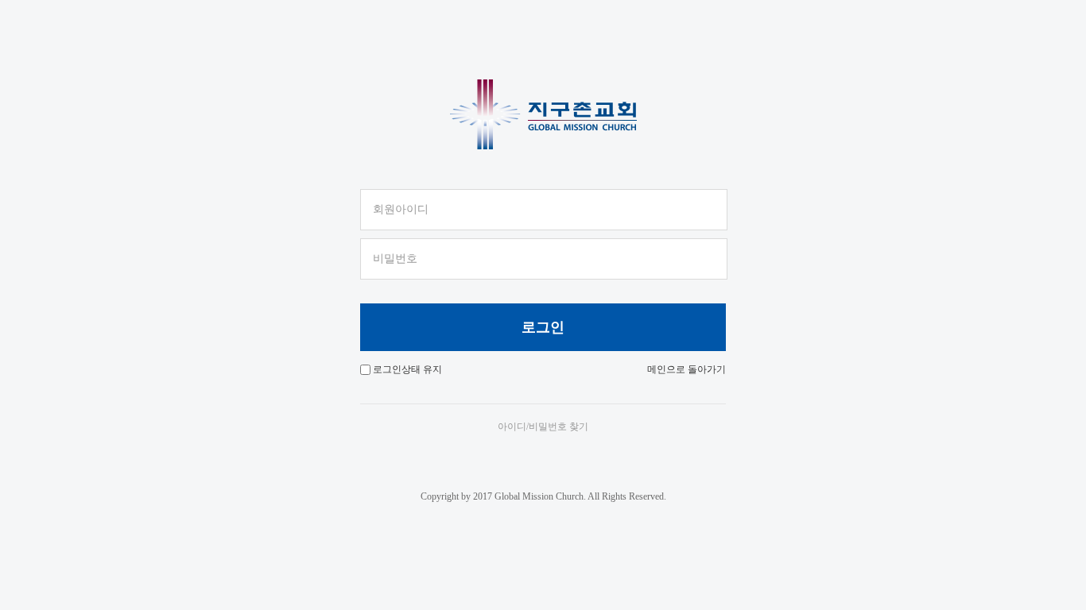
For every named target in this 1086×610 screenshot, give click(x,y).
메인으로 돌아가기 (686, 369)
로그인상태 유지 (407, 369)
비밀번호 (395, 258)
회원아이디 (401, 209)
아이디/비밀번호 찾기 (543, 426)
